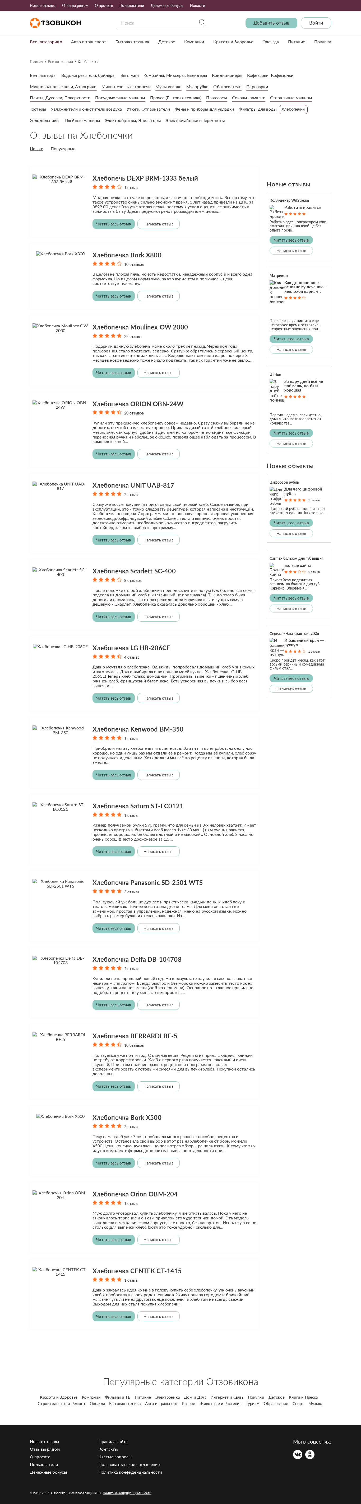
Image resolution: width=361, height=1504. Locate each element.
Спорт (298, 1403)
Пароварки (257, 86)
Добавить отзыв (271, 23)
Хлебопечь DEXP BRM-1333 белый (145, 178)
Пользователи (131, 5)
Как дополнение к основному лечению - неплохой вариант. (305, 287)
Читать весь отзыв (113, 223)
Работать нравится (302, 207)
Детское (166, 41)
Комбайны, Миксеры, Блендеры (175, 75)
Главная (36, 61)
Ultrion (275, 374)
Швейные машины (81, 120)
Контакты (108, 1448)
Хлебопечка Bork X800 (126, 255)
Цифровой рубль (284, 482)
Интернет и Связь (227, 1397)
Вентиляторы (43, 75)
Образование (276, 1403)
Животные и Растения (221, 1403)
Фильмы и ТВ (118, 1397)
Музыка (315, 1403)
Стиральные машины (291, 97)
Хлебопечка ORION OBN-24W (138, 404)
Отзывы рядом (75, 5)
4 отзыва (132, 657)
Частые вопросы (115, 1456)
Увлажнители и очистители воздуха (86, 108)
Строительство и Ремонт (62, 1403)
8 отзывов (133, 580)
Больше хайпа (297, 565)
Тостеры (38, 108)
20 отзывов (134, 413)
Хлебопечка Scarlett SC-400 (134, 571)
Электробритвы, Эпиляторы (133, 120)
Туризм (253, 1403)
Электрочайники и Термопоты (195, 120)
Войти (316, 23)
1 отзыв (131, 188)
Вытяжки (130, 75)
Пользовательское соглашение (129, 1464)
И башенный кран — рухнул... (304, 642)
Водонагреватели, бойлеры (88, 75)
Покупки (322, 41)
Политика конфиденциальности (130, 1471)
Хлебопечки (293, 108)
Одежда (270, 41)
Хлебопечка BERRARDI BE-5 (135, 1036)
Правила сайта (113, 1441)
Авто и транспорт (88, 41)
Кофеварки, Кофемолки (270, 75)
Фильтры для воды (258, 108)
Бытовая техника (132, 41)
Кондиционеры (227, 75)
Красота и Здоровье (233, 41)
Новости (197, 5)
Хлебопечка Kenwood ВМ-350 (138, 729)
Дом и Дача (195, 1397)
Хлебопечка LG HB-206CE (131, 648)
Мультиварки (168, 86)
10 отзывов (134, 264)
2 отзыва (132, 495)
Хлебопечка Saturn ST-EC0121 (137, 806)
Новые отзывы (42, 5)
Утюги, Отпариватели (148, 108)
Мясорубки (197, 86)
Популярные (63, 148)
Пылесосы (216, 97)
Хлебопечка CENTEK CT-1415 (137, 1271)
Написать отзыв (158, 223)
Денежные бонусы (167, 5)
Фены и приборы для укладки (204, 108)
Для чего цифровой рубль (303, 491)
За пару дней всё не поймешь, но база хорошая (303, 386)
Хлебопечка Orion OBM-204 (135, 1194)
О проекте (104, 5)
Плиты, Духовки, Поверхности (60, 97)
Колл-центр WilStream (289, 200)
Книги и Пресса (303, 1397)
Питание (296, 41)
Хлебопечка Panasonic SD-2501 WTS (147, 882)
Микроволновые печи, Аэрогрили (63, 86)
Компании (194, 41)
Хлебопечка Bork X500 (126, 1117)
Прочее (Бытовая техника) (176, 97)
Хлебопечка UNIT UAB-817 (133, 485)
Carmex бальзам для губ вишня (296, 558)
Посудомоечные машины (120, 97)
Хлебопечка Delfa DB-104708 (137, 959)
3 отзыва (132, 892)
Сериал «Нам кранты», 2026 (294, 633)
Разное (188, 1403)
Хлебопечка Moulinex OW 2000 (140, 327)
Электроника (167, 1397)
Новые (36, 148)
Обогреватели (227, 86)
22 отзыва (133, 336)
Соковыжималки (248, 97)
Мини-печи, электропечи (126, 86)
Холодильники (44, 120)
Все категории (44, 41)
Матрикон (279, 275)
